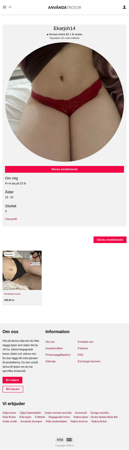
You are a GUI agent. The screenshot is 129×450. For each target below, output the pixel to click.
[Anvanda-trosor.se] (64, 7)
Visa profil (11, 219)
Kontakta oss (85, 341)
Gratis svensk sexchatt (58, 412)
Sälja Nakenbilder (30, 412)
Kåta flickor (9, 417)
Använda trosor (12, 293)
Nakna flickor (99, 421)
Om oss (50, 341)
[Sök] (10, 7)
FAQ (80, 354)
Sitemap (50, 361)
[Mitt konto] (124, 7)
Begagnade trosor (59, 417)
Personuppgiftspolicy (58, 354)
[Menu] (5, 7)
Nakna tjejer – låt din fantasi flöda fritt (95, 417)
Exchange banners (89, 361)
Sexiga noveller (99, 412)
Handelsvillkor (54, 348)
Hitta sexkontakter (56, 421)
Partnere (83, 348)
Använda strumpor (31, 421)
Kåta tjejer (25, 417)
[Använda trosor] (22, 270)
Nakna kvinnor (79, 421)
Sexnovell (81, 412)
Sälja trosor (9, 412)
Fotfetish (40, 417)
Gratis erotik (10, 421)
